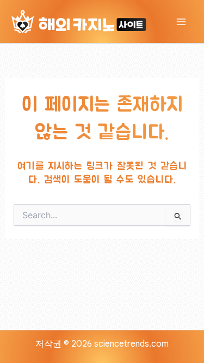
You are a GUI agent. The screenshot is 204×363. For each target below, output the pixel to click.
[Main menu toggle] (181, 22)
